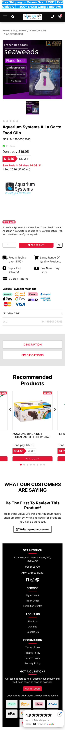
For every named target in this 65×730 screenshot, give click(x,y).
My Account (32, 595)
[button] (59, 245)
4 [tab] (31, 465)
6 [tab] (37, 465)
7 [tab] (41, 465)
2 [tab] (24, 465)
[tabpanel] (32, 426)
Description (33, 344)
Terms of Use (32, 647)
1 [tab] (21, 465)
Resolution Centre (32, 605)
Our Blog (32, 626)
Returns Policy (32, 658)
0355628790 (32, 566)
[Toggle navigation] (5, 17)
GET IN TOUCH (32, 688)
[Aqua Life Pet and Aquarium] (32, 17)
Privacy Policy (32, 652)
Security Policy (32, 663)
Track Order (32, 600)
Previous (10, 409)
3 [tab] (27, 465)
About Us (33, 621)
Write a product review (34, 529)
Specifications (33, 355)
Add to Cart (37, 245)
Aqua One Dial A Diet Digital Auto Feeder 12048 (31, 435)
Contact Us (32, 631)
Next (55, 409)
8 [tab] (44, 465)
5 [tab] (34, 465)
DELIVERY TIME (11, 313)
